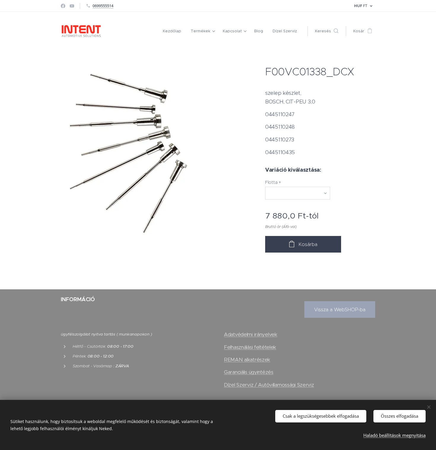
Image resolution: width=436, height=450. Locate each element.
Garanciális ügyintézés (248, 372)
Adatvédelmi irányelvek (250, 334)
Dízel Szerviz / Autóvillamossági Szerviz (269, 385)
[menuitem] (173, 31)
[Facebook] (63, 6)
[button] (327, 31)
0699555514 (103, 5)
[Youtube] (72, 6)
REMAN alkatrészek (247, 359)
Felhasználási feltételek (250, 347)
